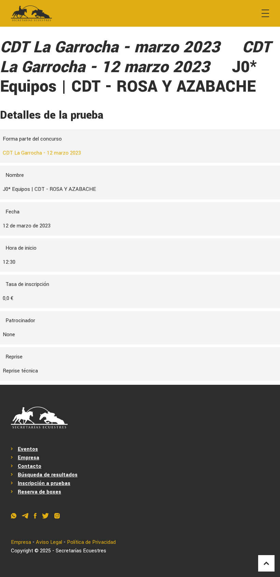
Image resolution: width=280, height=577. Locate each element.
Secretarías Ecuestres (81, 550)
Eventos (28, 449)
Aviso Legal (49, 542)
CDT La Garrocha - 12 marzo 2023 (42, 153)
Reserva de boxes (39, 492)
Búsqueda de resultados (48, 474)
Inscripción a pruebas (44, 483)
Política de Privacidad (91, 542)
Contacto (29, 466)
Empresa (28, 457)
